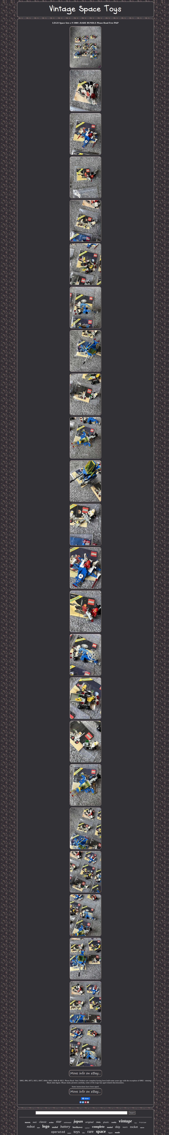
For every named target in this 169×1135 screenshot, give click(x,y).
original (89, 1122)
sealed (55, 1127)
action (51, 1122)
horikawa (77, 1127)
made (117, 1132)
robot (31, 1126)
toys (77, 1132)
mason (27, 1122)
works (113, 1122)
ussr (38, 1127)
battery (65, 1126)
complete (98, 1126)
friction (142, 1123)
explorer (87, 1128)
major (69, 1133)
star (58, 1121)
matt (35, 1122)
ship (117, 1126)
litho (83, 1133)
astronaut (67, 1122)
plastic (106, 1122)
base (135, 1123)
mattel (110, 1127)
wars (125, 1127)
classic (43, 1121)
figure (110, 1133)
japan (78, 1121)
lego (45, 1126)
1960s (98, 1122)
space (101, 1131)
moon (142, 1127)
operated (58, 1132)
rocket (134, 1126)
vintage (125, 1121)
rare (90, 1131)
